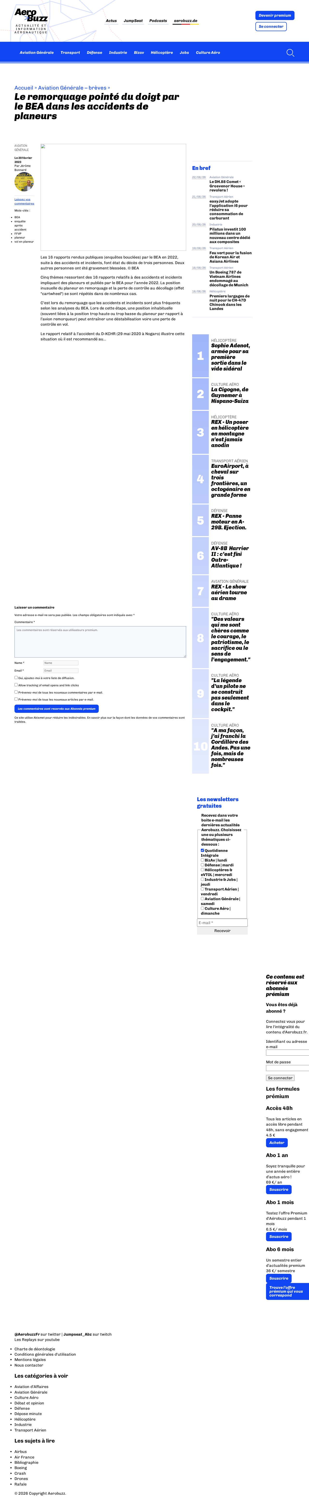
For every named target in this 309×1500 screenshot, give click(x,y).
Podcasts (158, 21)
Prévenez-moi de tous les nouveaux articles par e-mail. (56, 699)
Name (19, 663)
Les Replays (25, 1339)
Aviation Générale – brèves (72, 87)
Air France (24, 1457)
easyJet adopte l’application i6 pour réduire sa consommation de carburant (229, 209)
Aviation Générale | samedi (220, 901)
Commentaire (24, 622)
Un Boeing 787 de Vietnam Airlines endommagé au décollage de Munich (229, 278)
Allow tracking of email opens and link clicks (48, 685)
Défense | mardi (219, 865)
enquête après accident (20, 225)
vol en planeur (24, 241)
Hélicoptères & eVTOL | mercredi (216, 872)
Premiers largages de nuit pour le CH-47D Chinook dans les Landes (230, 302)
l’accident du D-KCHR (96, 333)
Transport (70, 52)
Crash (20, 1473)
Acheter (276, 1142)
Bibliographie (26, 1462)
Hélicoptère (162, 52)
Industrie (118, 52)
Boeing (20, 1467)
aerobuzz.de (185, 21)
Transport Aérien (221, 196)
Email (19, 670)
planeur (19, 237)
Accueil (23, 87)
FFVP (17, 233)
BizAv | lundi (215, 860)
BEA (17, 217)
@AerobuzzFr (27, 1334)
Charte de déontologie (34, 1349)
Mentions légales (30, 1359)
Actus (111, 21)
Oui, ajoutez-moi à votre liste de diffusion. (46, 678)
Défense (94, 52)
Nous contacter (28, 1365)
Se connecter (271, 26)
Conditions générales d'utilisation (45, 1354)
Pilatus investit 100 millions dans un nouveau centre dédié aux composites (230, 235)
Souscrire (278, 1189)
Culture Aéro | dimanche (216, 911)
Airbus (20, 1451)
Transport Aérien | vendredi (220, 891)
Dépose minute (28, 1413)
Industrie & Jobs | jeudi (219, 882)
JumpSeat (133, 21)
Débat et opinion (29, 1403)
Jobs (184, 52)
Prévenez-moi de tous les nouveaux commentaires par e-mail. (60, 692)
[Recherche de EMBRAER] (289, 52)
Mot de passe (278, 1062)
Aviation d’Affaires (31, 1386)
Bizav (139, 52)
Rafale (20, 1484)
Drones (21, 1478)
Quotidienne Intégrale (214, 853)
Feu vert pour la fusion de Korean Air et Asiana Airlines (231, 257)
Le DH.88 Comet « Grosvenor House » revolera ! (227, 185)
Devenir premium (275, 15)
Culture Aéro (208, 52)
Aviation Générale (37, 52)
